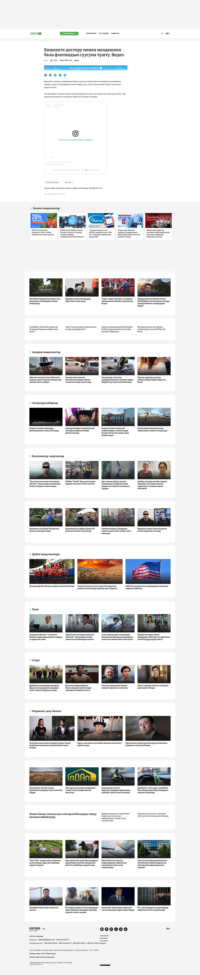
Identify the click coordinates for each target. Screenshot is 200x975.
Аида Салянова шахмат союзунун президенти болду (153, 686)
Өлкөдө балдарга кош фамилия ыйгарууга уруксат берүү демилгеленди (79, 430)
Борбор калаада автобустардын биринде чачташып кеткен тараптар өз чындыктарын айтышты (152, 485)
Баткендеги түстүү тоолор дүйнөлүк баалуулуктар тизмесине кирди (45, 790)
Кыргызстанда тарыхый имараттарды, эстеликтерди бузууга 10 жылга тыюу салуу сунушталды (115, 431)
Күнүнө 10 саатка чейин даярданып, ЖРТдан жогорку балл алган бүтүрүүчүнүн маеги (154, 637)
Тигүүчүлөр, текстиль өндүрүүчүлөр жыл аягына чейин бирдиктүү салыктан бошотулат (117, 379)
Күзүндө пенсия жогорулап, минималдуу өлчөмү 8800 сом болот (151, 329)
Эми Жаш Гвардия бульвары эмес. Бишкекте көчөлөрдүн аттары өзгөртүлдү (45, 301)
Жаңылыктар (67, 33)
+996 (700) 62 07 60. (95, 188)
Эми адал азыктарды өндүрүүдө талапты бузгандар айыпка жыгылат (80, 790)
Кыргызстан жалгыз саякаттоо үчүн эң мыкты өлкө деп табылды (153, 815)
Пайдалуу (115, 33)
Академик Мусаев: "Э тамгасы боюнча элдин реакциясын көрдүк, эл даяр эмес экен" (45, 637)
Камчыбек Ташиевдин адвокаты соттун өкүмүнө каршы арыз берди (118, 909)
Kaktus (76, 60)
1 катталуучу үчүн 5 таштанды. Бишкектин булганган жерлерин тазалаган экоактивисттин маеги (117, 637)
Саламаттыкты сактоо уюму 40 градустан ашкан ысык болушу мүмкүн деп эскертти (97, 587)
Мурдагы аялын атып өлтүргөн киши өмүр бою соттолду (152, 530)
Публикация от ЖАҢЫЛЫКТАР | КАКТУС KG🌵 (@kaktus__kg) (75, 170)
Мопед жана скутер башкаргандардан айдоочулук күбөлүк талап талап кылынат (116, 790)
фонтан (68, 182)
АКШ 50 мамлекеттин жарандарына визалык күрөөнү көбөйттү (146, 587)
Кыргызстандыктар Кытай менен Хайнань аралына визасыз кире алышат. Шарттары (117, 329)
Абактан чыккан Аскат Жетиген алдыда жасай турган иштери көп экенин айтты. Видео (45, 379)
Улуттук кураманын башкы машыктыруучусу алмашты (115, 686)
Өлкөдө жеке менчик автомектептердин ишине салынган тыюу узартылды (78, 379)
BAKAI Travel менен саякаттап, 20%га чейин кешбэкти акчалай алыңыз (43, 232)
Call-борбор (104, 33)
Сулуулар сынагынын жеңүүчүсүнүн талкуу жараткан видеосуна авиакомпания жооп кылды (50, 745)
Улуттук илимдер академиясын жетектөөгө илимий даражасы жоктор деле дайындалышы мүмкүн (152, 864)
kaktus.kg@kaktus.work (46, 940)
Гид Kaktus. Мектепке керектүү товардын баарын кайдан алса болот (43, 329)
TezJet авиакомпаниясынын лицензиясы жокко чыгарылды (152, 429)
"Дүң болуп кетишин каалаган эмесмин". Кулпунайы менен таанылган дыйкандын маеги (79, 637)
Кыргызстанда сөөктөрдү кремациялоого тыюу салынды (44, 429)
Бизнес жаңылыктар (46, 208)
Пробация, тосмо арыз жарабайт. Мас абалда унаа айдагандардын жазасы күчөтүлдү (153, 790)
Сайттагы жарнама (36, 936)
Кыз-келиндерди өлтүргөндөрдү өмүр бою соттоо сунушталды (153, 909)
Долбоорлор (91, 33)
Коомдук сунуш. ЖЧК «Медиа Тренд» (42, 953)
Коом (46, 60)
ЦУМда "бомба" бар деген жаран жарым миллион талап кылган (80, 482)
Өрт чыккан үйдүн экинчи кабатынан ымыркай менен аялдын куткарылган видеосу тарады (116, 485)
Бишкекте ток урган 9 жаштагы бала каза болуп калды (44, 530)
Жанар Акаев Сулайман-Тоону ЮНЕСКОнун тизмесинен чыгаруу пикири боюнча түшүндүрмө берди (154, 302)
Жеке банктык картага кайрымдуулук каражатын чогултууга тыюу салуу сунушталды (114, 864)
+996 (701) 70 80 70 (93, 943)
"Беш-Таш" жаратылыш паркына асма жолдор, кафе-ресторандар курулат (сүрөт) (45, 862)
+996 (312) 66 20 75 (62, 940)
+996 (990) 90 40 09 (50, 943)
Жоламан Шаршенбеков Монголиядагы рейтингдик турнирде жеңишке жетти (78, 687)
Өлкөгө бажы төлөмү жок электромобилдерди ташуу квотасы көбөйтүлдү (63, 816)
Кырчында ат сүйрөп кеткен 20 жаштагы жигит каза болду (80, 530)
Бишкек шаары (52, 182)
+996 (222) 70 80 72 (79, 943)
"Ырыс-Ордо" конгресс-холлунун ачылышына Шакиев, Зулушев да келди (117, 301)
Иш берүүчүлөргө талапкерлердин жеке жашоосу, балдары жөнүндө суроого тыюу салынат (81, 910)
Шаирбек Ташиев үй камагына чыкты (43, 909)
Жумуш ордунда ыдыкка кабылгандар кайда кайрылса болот (152, 379)
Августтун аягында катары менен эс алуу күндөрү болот (81, 328)
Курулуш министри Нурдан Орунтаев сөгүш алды (78, 300)
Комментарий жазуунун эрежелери (42, 957)
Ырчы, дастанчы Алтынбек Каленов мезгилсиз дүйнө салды (99, 744)
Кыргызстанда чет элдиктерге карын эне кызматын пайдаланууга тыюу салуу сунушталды (116, 817)
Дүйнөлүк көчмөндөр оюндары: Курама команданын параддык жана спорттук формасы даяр (44, 687)
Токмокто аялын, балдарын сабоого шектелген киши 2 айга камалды (116, 531)
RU (167, 928)
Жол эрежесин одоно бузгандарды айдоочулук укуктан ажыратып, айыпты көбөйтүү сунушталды (81, 862)
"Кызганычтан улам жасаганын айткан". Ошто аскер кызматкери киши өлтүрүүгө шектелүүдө (45, 483)
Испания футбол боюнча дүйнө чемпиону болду (51, 586)
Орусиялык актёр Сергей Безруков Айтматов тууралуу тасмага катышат (146, 744)
